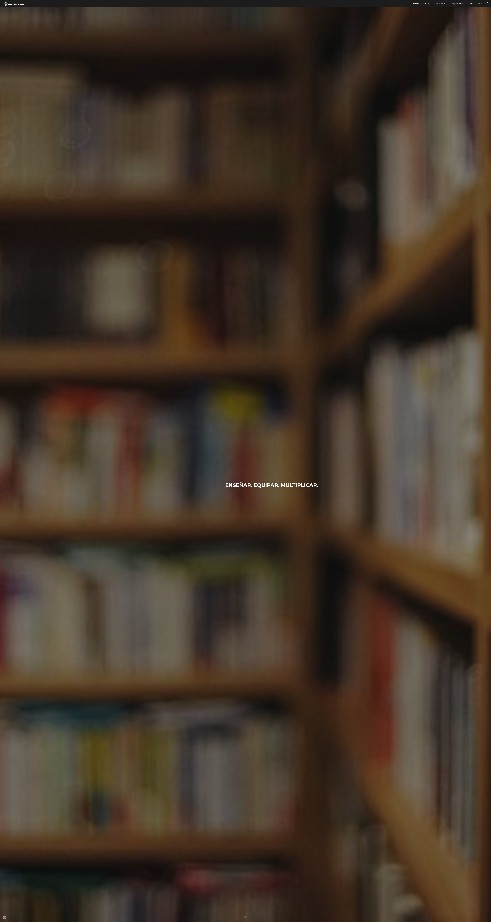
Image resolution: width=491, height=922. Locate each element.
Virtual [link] (470, 3)
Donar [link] (480, 3)
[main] (264, 485)
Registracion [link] (457, 3)
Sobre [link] (426, 3)
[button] (488, 4)
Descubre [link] (440, 3)
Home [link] (416, 3)
